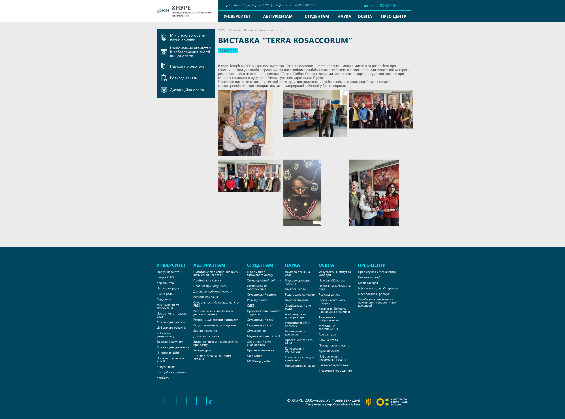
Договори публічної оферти (212, 291)
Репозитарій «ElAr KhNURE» (297, 324)
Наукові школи (295, 289)
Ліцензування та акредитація (168, 306)
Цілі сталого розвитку (171, 327)
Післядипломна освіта (334, 345)
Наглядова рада (168, 288)
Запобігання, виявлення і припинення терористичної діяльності (377, 302)
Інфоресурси (202, 350)
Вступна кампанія (205, 297)
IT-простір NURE (168, 352)
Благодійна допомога (171, 372)
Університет (237, 16)
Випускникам (166, 367)
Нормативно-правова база (172, 314)
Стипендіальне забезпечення (257, 287)
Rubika (355, 404)
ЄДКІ (250, 305)
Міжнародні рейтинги (172, 322)
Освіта (365, 16)
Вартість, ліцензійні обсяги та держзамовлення (213, 312)
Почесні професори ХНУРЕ (170, 359)
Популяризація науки (300, 365)
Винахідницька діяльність (295, 332)
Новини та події (369, 277)
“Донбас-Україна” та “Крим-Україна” (212, 357)
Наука (344, 16)
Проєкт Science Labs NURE (299, 341)
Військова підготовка (333, 365)
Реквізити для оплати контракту (215, 319)
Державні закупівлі (170, 341)
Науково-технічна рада (297, 273)
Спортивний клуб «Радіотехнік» (259, 343)
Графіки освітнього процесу (332, 301)
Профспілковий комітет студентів (263, 312)
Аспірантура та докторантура (295, 315)
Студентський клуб (260, 325)
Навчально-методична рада (335, 287)
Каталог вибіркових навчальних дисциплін (334, 310)
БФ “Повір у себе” (259, 361)
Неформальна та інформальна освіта (332, 357)
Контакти (388, 5)
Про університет (168, 272)
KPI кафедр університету (165, 334)
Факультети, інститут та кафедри (335, 273)
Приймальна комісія (207, 280)
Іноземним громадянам (335, 370)
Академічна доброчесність (329, 318)
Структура (164, 299)
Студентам (317, 16)
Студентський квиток (262, 294)
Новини (235, 30)
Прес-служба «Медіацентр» (377, 272)
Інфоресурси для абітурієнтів (378, 288)
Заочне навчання (205, 330)
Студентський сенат (261, 319)
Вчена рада (165, 294)
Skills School (255, 356)
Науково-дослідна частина (297, 281)
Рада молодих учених (300, 294)
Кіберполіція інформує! (374, 294)
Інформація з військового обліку (260, 273)
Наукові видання (296, 300)
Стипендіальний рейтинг (264, 280)
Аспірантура (327, 334)
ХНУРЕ (222, 30)
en (373, 5)
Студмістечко (256, 330)
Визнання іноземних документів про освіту (215, 343)
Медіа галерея (368, 283)
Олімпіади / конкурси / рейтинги (300, 358)
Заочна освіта (328, 340)
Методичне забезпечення (328, 327)
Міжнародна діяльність (173, 347)
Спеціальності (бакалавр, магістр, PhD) (216, 303)
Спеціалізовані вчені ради (299, 307)
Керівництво (165, 283)
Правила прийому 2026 (210, 286)
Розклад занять (257, 300)
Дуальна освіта (329, 351)
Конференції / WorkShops (294, 350)
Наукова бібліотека (332, 280)
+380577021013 (305, 5)
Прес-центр (393, 16)
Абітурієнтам (278, 16)
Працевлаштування (260, 350)
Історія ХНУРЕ (166, 277)
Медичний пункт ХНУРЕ (264, 336)
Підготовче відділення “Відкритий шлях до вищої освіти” (216, 273)
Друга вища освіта (206, 336)
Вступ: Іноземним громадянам (214, 325)
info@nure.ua (282, 5)
